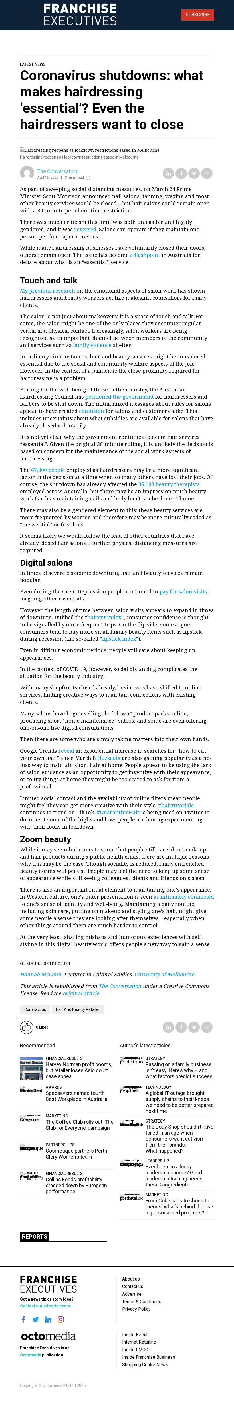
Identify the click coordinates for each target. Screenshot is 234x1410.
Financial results (64, 1058)
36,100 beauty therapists (169, 484)
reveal (66, 750)
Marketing (57, 1116)
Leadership (157, 1161)
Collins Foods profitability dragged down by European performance (76, 1185)
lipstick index (119, 638)
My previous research (47, 290)
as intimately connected (184, 896)
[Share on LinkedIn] (168, 177)
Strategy (155, 1058)
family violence (92, 345)
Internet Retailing (139, 1342)
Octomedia (30, 1355)
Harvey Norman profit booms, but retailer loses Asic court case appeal (79, 1070)
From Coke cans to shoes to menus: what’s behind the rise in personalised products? (179, 1207)
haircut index (104, 617)
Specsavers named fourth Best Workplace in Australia (76, 1096)
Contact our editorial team (45, 1306)
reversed (85, 229)
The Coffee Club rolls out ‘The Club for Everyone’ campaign (80, 1125)
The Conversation (57, 171)
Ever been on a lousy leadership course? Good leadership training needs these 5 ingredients (174, 1176)
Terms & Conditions (141, 1301)
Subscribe (198, 14)
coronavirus (35, 1009)
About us (131, 1279)
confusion (91, 410)
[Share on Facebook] (181, 177)
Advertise (132, 1294)
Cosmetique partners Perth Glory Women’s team (76, 1154)
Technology (158, 1087)
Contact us (132, 1286)
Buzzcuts (109, 757)
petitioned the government (119, 396)
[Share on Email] (207, 177)
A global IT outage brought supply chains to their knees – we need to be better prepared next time (180, 1102)
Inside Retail (134, 1334)
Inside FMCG (135, 1349)
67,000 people (48, 469)
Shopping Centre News (145, 1364)
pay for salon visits (183, 591)
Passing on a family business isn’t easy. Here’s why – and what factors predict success (179, 1070)
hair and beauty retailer (78, 1009)
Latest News (33, 64)
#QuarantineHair (118, 812)
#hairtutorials (176, 805)
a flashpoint (145, 254)
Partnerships (60, 1145)
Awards (54, 1087)
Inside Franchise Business (148, 1357)
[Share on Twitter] (194, 177)
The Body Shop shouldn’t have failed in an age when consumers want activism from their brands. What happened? (179, 1139)
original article (81, 993)
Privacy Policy (136, 1309)
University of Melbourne (164, 974)
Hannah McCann (40, 974)
